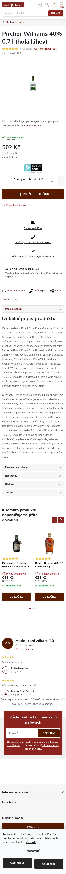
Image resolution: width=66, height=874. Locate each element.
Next (61, 520)
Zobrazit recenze (24, 649)
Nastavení (33, 851)
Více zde (31, 842)
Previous (54, 520)
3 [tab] (36, 608)
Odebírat (48, 733)
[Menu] (61, 4)
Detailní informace (29, 125)
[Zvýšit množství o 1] (61, 178)
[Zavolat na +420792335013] (40, 5)
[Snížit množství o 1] (61, 183)
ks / (33, 827)
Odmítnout (17, 863)
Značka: (10, 299)
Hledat (55, 13)
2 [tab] (33, 608)
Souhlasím (49, 864)
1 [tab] (30, 608)
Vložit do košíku (36, 194)
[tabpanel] (16, 565)
